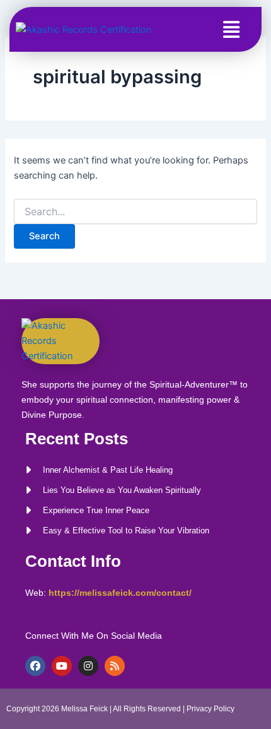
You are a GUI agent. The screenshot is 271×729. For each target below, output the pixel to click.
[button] (231, 29)
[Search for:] (135, 211)
